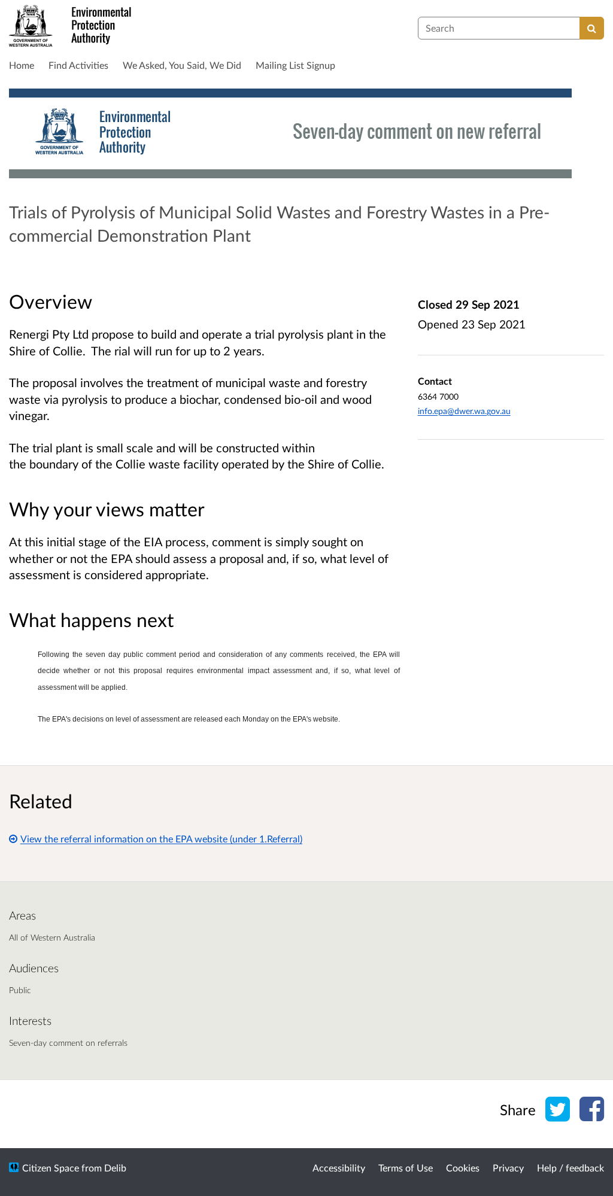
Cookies (463, 1167)
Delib (115, 1167)
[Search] (591, 28)
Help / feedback (570, 1167)
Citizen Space (50, 1167)
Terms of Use (405, 1167)
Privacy (508, 1167)
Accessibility (338, 1167)
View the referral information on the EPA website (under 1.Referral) (161, 838)
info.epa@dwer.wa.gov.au (464, 411)
